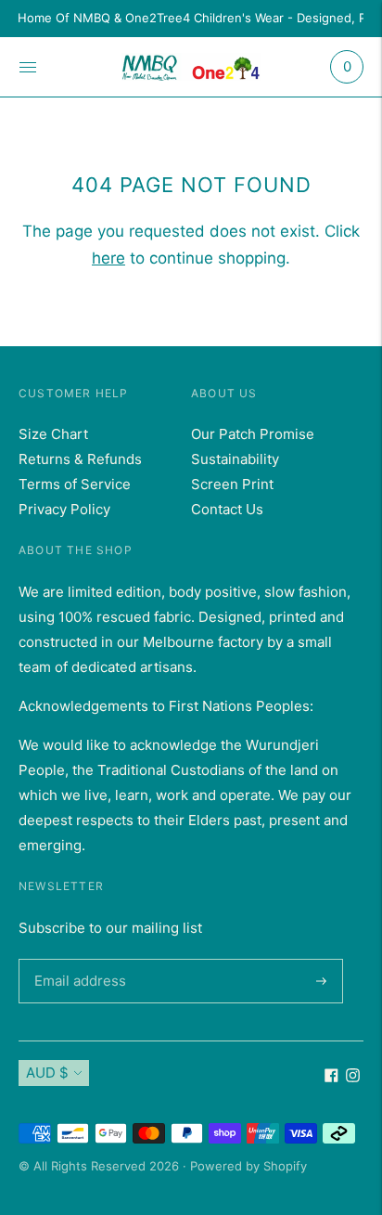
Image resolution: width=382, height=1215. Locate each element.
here (108, 258)
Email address (77, 958)
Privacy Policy (64, 509)
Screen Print (232, 484)
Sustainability (235, 459)
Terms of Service (75, 484)
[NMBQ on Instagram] (353, 1077)
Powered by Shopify (248, 1165)
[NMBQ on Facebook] (331, 1077)
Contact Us (227, 509)
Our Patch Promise (252, 434)
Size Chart (53, 434)
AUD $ (47, 1072)
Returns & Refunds (80, 459)
